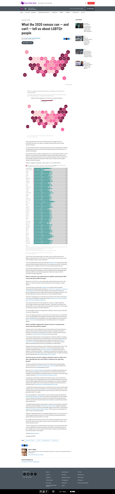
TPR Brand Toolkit (49, 480)
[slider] (27, 8)
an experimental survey (47, 349)
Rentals (63, 485)
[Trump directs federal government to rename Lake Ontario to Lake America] (79, 63)
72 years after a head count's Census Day (45, 365)
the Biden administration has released (35, 396)
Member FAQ (64, 482)
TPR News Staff (81, 474)
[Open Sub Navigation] (23, 12)
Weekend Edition (46, 440)
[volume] (25, 8)
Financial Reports (65, 472)
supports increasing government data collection (37, 409)
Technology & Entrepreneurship (87, 24)
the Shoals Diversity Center (48, 405)
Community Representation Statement (51, 486)
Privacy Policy (48, 482)
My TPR (83, 12)
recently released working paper (40, 334)
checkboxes (44, 287)
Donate (91, 3)
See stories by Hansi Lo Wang (35, 454)
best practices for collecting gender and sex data (46, 384)
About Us (47, 472)
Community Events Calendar (83, 482)
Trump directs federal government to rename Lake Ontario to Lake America (88, 66)
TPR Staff (79, 472)
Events (61, 12)
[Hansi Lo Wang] (24, 452)
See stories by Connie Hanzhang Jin (30, 461)
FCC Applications (65, 480)
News (21, 12)
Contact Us (48, 474)
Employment (48, 477)
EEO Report (64, 474)
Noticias (28, 12)
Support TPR (76, 12)
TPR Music (33, 12)
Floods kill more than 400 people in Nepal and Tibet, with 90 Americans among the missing (88, 54)
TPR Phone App (81, 477)
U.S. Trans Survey (32, 319)
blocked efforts (52, 262)
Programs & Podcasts (43, 12)
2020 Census (55, 440)
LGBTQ (38, 440)
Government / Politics (26, 20)
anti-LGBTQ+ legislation (38, 370)
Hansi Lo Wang (28, 38)
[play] (22, 8)
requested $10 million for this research (46, 354)
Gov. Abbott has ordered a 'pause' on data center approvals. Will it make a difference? (88, 29)
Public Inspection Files (66, 477)
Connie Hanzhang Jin (36, 38)
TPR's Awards (80, 480)
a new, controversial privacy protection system (46, 375)
